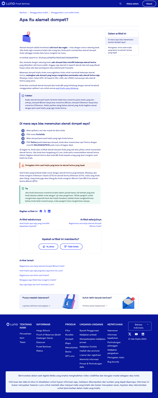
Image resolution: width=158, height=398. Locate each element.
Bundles (69, 334)
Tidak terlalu (73, 246)
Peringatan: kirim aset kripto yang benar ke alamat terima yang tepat (120, 50)
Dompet (69, 339)
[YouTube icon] (136, 334)
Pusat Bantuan (43, 346)
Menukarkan (71, 347)
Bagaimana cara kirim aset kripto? (34, 275)
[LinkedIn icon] (142, 334)
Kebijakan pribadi (88, 334)
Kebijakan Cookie (88, 346)
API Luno (69, 356)
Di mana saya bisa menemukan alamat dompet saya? (120, 41)
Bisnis (68, 351)
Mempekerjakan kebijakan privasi (92, 341)
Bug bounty (113, 361)
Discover (40, 342)
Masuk (149, 4)
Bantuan (23, 12)
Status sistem (133, 4)
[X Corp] (45, 211)
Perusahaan (25, 333)
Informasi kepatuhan (112, 336)
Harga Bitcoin (43, 330)
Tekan (23, 342)
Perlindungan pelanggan (114, 344)
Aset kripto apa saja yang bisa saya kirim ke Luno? (41, 270)
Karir (22, 338)
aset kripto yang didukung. (67, 88)
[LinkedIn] (49, 211)
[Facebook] (40, 211)
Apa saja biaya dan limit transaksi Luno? (37, 284)
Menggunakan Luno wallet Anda (65, 12)
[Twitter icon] (129, 334)
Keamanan (112, 330)
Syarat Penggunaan (89, 330)
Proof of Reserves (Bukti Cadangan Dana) (48, 336)
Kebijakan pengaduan (112, 351)
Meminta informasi (89, 359)
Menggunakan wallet (39, 12)
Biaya (68, 343)
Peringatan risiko (115, 357)
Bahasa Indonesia (138, 326)
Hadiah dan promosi (90, 350)
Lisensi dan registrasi (90, 355)
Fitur (67, 330)
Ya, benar (50, 246)
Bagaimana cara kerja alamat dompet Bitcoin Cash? (42, 266)
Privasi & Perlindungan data (91, 365)
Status (39, 350)
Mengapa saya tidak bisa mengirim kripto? (38, 280)
